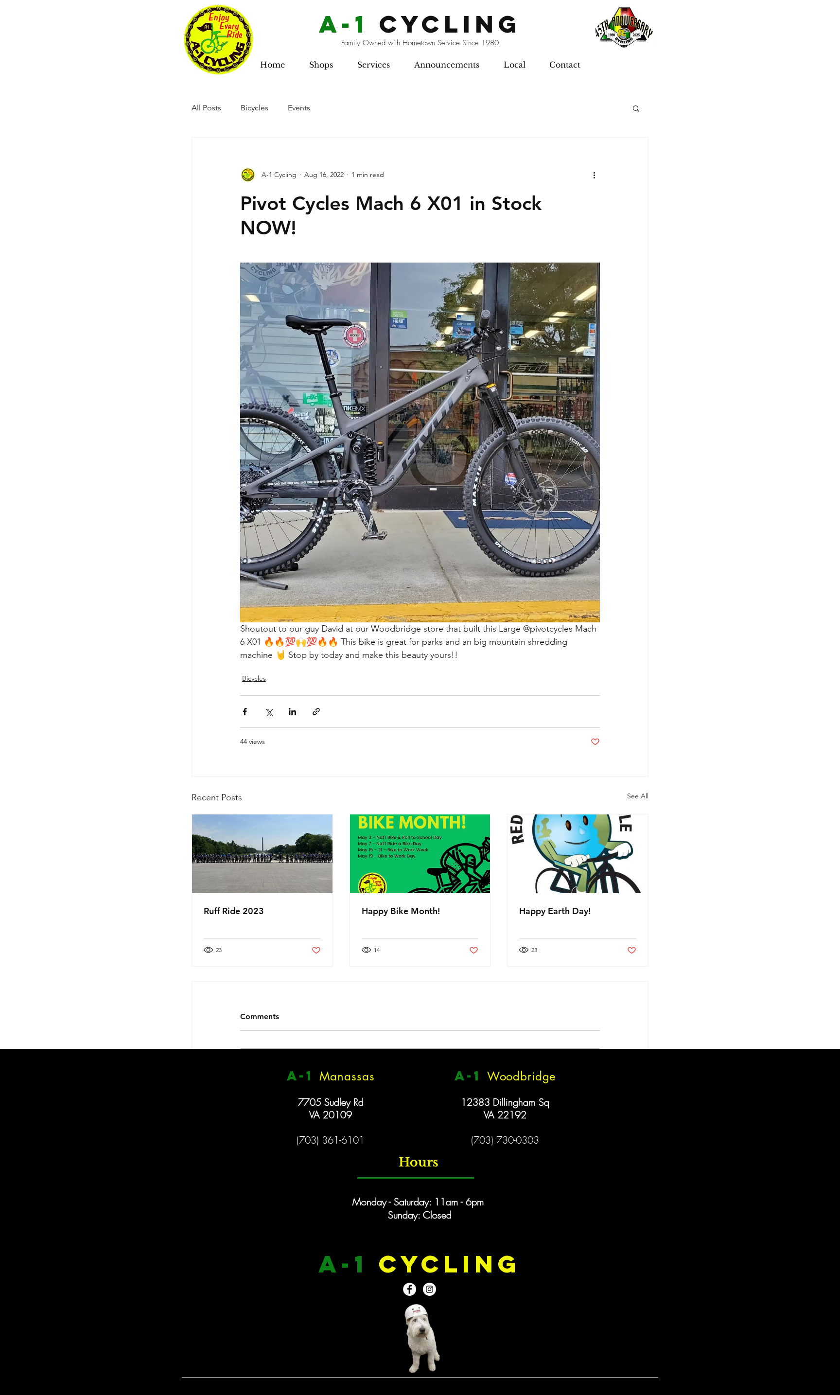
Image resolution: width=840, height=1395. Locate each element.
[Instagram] (429, 1289)
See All (637, 796)
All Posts (206, 107)
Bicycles (254, 107)
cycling (420, 24)
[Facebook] (409, 1289)
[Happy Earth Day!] (578, 853)
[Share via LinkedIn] (292, 711)
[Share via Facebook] (244, 711)
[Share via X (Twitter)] (268, 711)
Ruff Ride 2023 (234, 911)
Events (299, 107)
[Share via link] (316, 711)
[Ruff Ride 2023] (262, 853)
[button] (321, 65)
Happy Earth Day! (555, 911)
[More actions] (594, 174)
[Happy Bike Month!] (420, 853)
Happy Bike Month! (401, 911)
